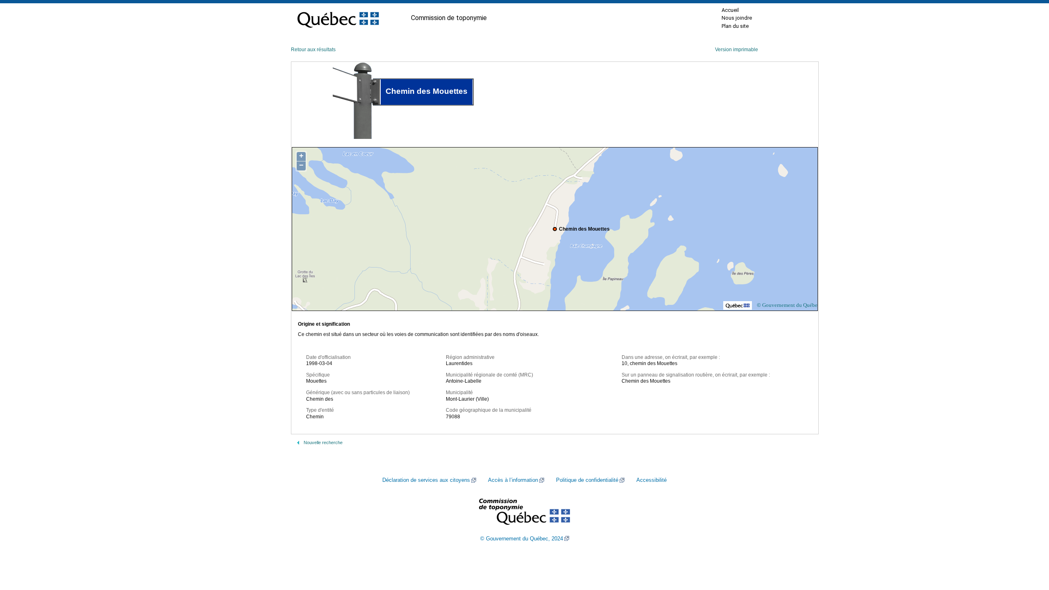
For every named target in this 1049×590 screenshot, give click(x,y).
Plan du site (735, 26)
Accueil (730, 10)
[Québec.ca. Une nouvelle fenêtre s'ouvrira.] (338, 18)
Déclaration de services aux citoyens (426, 480)
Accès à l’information (513, 480)
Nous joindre (737, 18)
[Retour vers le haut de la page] (1028, 545)
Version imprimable (736, 49)
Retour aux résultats (313, 49)
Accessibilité (651, 480)
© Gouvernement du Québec (788, 305)
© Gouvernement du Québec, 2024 (521, 539)
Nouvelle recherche (323, 442)
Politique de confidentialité (587, 480)
